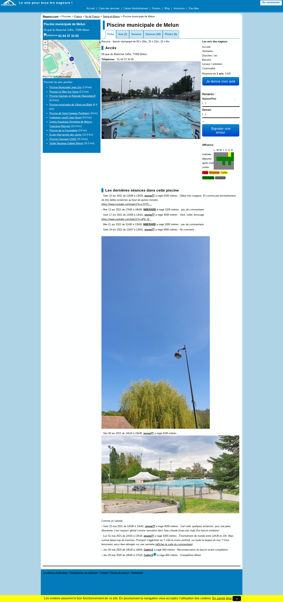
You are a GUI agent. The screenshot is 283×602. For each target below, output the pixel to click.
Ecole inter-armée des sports (65, 134)
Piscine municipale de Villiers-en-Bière (70, 104)
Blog (167, 8)
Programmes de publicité (83, 572)
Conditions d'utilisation (55, 572)
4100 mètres (171, 195)
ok (237, 598)
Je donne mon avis (220, 81)
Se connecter (271, 2)
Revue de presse (119, 572)
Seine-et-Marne (111, 16)
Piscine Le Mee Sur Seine (64, 91)
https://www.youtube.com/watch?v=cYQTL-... (126, 204)
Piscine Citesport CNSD (62, 139)
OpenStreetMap (64, 76)
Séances (151, 34)
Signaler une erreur (220, 130)
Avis (120, 34)
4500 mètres (171, 214)
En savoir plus (222, 598)
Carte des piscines (109, 8)
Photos (169, 34)
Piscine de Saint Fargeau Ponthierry (69, 113)
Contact (104, 572)
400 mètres (171, 555)
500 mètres (168, 549)
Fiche (110, 34)
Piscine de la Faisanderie (63, 130)
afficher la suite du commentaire (174, 544)
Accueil (90, 8)
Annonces (179, 8)
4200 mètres (170, 535)
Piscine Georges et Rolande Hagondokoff (72, 96)
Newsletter (137, 572)
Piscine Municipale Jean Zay (65, 87)
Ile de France (92, 16)
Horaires (136, 34)
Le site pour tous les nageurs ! (46, 2)
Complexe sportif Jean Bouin (65, 117)
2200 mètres (172, 209)
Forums (156, 8)
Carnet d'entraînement (136, 8)
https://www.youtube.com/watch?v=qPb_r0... (126, 219)
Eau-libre (194, 8)
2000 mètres (172, 224)
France (78, 16)
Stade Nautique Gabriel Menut (66, 143)
